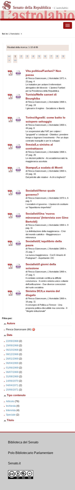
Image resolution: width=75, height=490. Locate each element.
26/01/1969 (12, 358)
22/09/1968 (12, 341)
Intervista (11, 410)
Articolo (10, 401)
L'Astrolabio (14, 34)
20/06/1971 (12, 389)
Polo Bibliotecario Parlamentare (30, 453)
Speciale (11, 414)
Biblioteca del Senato (23, 442)
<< (9, 56)
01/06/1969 (12, 367)
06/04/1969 (12, 363)
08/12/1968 (12, 354)
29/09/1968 (12, 345)
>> (15, 60)
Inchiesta (11, 406)
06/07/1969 (12, 372)
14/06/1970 (12, 381)
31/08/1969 (12, 376)
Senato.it (14, 463)
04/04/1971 (12, 385)
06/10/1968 (12, 349)
